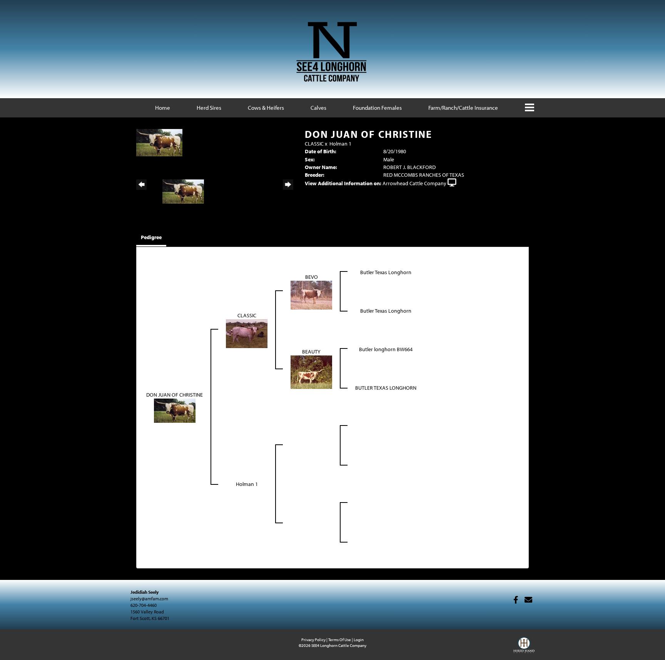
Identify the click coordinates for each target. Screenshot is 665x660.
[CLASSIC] (246, 333)
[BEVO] (311, 294)
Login (359, 639)
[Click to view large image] (159, 142)
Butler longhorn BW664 (386, 349)
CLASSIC (314, 143)
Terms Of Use (339, 639)
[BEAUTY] (311, 371)
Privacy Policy (313, 639)
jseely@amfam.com (149, 598)
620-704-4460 (143, 605)
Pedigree (151, 237)
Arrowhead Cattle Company (414, 183)
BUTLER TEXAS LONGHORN (385, 387)
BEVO (311, 276)
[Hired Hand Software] (524, 648)
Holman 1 (340, 143)
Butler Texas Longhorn (385, 272)
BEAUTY (311, 351)
